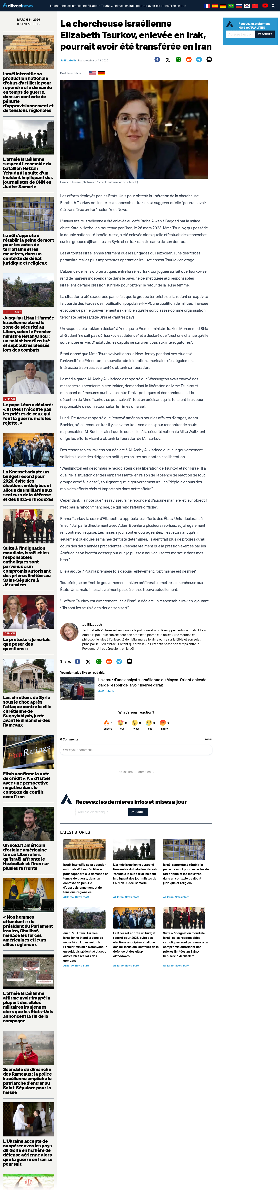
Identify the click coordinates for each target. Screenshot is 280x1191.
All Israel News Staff (76, 897)
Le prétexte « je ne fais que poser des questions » (26, 644)
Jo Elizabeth (68, 60)
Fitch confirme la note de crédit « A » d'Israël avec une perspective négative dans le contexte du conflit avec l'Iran (26, 785)
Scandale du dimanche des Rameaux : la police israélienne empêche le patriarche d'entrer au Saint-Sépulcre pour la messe (27, 1080)
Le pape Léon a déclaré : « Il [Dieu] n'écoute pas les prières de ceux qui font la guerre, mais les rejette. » (28, 414)
